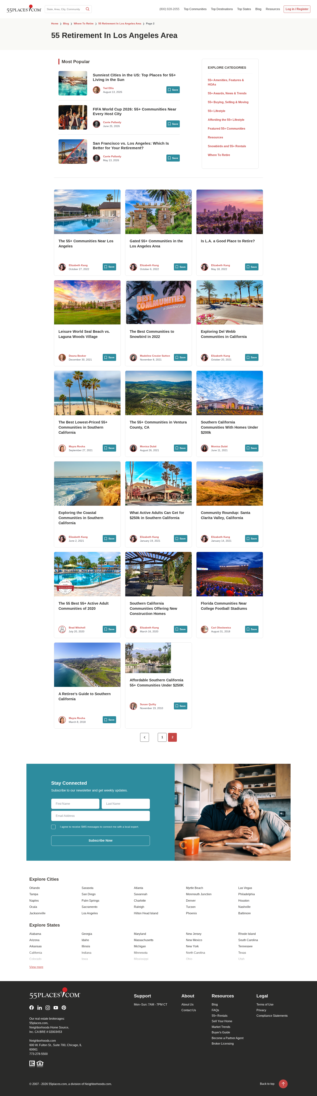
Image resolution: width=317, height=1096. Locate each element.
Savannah (140, 894)
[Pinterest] (64, 1007)
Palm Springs (90, 900)
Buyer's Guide (221, 1032)
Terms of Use (265, 1004)
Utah (241, 959)
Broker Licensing (223, 1043)
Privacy (261, 1010)
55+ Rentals (219, 1015)
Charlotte (140, 900)
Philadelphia (246, 894)
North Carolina (195, 952)
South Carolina (248, 940)
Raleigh (139, 906)
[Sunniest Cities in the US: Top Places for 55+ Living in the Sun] (72, 83)
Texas (242, 952)
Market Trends (221, 1026)
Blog (215, 1004)
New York (192, 946)
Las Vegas (245, 888)
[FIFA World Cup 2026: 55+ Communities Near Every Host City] (72, 117)
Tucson (191, 906)
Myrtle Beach (194, 888)
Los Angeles (90, 913)
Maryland (140, 933)
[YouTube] (56, 1007)
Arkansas (35, 946)
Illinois (86, 946)
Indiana (86, 952)
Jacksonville (37, 913)
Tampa (33, 894)
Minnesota (140, 952)
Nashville (244, 906)
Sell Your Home (222, 1021)
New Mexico (194, 940)
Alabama (35, 933)
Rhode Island (247, 933)
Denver (191, 900)
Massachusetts (143, 940)
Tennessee (245, 946)
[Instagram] (47, 1007)
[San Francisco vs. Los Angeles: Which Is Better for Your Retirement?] (72, 151)
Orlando (34, 888)
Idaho (85, 940)
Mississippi (141, 959)
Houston (243, 900)
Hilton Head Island (146, 913)
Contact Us (188, 1010)
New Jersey (193, 933)
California (35, 952)
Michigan (140, 946)
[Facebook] (31, 1007)
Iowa (85, 959)
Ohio (189, 959)
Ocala (33, 906)
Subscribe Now (100, 840)
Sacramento (89, 906)
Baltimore (244, 913)
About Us (187, 1004)
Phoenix (191, 913)
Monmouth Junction (199, 894)
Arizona (34, 940)
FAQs (215, 1010)
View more (36, 967)
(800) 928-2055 (169, 9)
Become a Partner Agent (227, 1038)
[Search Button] (87, 9)
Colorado (35, 959)
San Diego (89, 894)
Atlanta (138, 888)
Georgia (87, 933)
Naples (34, 900)
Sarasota (87, 888)
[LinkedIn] (39, 1007)
